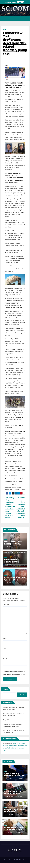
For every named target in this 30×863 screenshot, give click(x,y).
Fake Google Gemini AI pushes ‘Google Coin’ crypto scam (14, 829)
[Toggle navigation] (27, 18)
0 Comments (19, 778)
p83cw (4, 859)
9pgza (10, 859)
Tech (6, 771)
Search (5, 689)
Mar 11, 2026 (9, 778)
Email (5, 648)
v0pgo (1, 859)
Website (5, 659)
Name (5, 638)
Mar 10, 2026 (9, 796)
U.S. (4, 29)
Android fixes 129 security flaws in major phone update (14, 793)
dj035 (19, 859)
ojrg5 (22, 859)
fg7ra (8, 859)
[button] (20, 18)
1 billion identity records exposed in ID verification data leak (14, 775)
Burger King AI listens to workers (13, 720)
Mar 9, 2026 (9, 832)
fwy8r (14, 859)
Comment (6, 604)
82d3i (17, 859)
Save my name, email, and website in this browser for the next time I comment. (14, 673)
